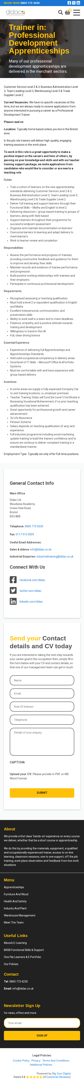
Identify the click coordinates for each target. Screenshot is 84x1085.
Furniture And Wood (16, 894)
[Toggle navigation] (76, 12)
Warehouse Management (19, 915)
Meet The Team (14, 922)
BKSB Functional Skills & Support (24, 950)
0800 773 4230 (30, 3)
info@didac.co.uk (19, 988)
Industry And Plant (15, 908)
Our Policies (11, 964)
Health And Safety (15, 901)
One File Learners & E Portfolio (22, 957)
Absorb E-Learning (15, 942)
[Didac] (15, 13)
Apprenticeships (14, 887)
